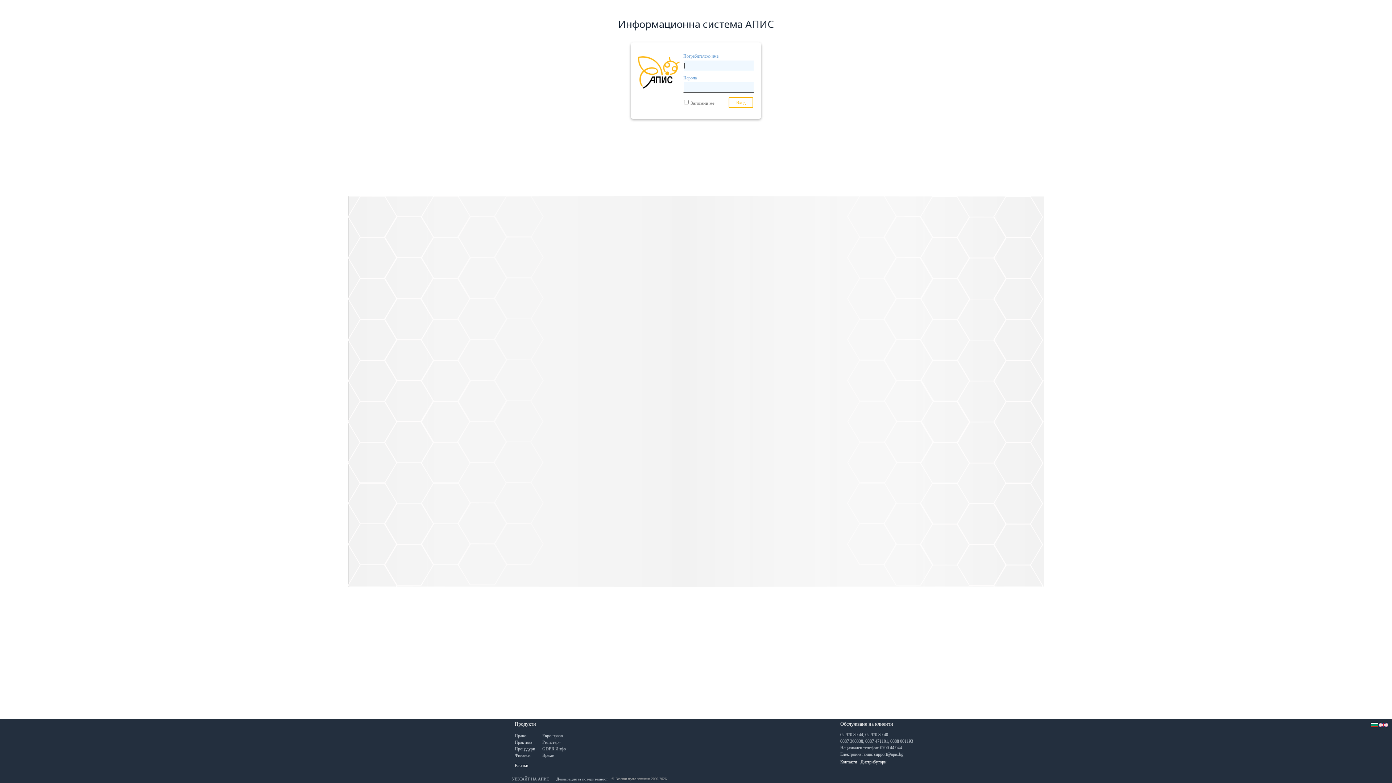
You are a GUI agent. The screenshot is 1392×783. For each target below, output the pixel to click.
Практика (523, 742)
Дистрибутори (873, 762)
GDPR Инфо (554, 748)
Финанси (522, 755)
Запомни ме (702, 103)
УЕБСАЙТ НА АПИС (530, 779)
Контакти (848, 762)
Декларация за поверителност (582, 779)
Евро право (552, 735)
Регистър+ (551, 742)
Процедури (525, 748)
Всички (521, 765)
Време (548, 755)
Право (520, 735)
